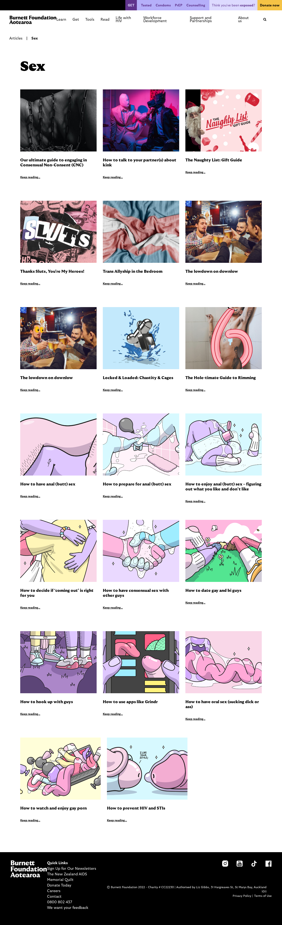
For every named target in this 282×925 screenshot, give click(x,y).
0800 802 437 (59, 902)
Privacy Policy (242, 896)
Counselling (195, 5)
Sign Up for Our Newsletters (71, 869)
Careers (53, 891)
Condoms (163, 5)
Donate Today (59, 885)
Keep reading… (30, 177)
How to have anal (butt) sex (48, 484)
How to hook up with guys (46, 702)
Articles (16, 38)
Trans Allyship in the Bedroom (132, 271)
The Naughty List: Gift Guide (213, 160)
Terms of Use (263, 896)
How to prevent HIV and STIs (136, 808)
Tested (146, 5)
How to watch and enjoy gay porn (53, 808)
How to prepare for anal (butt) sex (137, 484)
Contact (54, 897)
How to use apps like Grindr (130, 702)
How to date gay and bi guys (213, 591)
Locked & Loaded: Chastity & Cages (138, 378)
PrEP (178, 5)
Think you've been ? (233, 5)
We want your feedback (67, 908)
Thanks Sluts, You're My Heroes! (52, 271)
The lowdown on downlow (211, 271)
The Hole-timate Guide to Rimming (220, 378)
